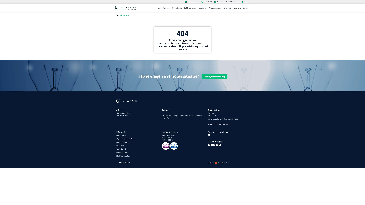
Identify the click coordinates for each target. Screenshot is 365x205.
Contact (246, 8)
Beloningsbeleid (122, 152)
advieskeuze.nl (223, 124)
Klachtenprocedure (123, 156)
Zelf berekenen (190, 8)
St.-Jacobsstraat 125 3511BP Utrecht (228, 2)
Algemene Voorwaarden (125, 139)
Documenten (121, 135)
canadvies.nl (195, 2)
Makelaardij (227, 8)
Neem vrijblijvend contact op (214, 76)
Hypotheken (202, 8)
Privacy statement (122, 142)
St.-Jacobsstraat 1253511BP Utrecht (123, 114)
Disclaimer (120, 145)
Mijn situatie (177, 8)
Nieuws (246, 2)
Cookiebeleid (121, 149)
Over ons (237, 8)
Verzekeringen (215, 8)
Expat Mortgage (164, 8)
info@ (189, 2)
